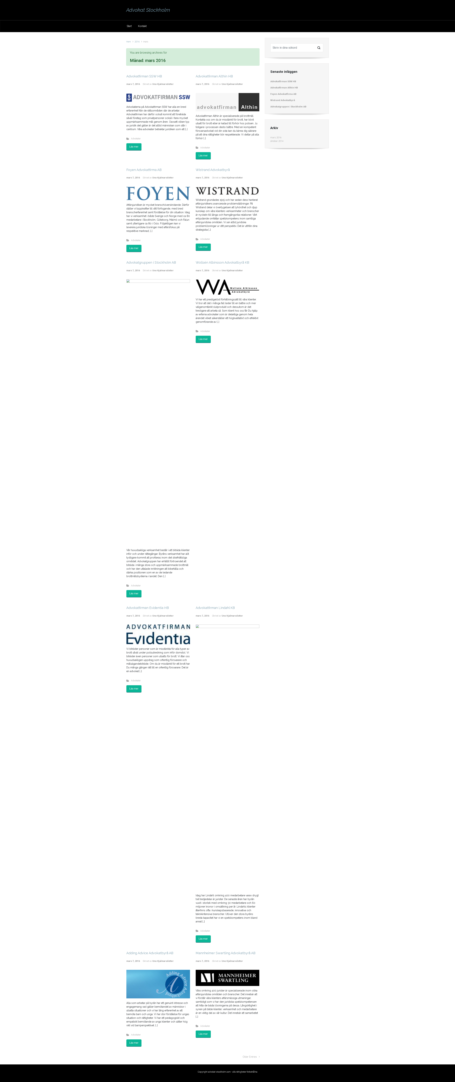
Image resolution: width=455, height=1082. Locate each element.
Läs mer (133, 146)
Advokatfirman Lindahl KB (215, 608)
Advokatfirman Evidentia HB (147, 608)
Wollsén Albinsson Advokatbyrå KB (222, 262)
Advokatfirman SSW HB (144, 76)
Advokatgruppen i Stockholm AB (151, 262)
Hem (128, 41)
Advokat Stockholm (148, 10)
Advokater (136, 138)
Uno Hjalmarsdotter (163, 84)
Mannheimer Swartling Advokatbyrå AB (225, 953)
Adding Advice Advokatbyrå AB (149, 953)
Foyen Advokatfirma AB (144, 170)
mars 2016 (275, 137)
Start (129, 26)
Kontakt (142, 26)
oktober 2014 (276, 141)
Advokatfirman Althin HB (214, 76)
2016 (137, 41)
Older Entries (250, 1056)
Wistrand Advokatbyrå (213, 170)
